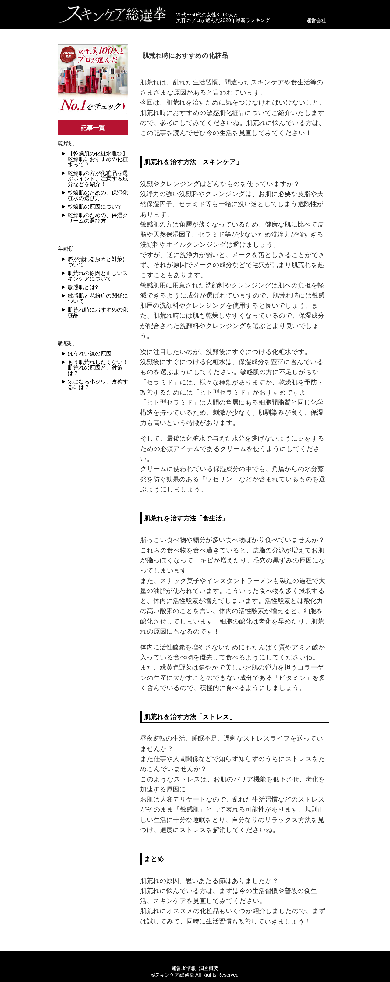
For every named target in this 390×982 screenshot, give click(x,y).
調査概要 (208, 968)
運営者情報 (184, 968)
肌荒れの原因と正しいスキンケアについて (98, 276)
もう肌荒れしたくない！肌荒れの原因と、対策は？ (98, 367)
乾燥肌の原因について (95, 207)
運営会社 (316, 20)
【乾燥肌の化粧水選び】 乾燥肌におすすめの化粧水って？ (98, 159)
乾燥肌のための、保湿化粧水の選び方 (98, 195)
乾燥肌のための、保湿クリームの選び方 (98, 218)
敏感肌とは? (83, 287)
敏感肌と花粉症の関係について (98, 298)
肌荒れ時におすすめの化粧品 (98, 312)
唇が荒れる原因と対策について (98, 262)
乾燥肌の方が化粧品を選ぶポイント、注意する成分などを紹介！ (98, 178)
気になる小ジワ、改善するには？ (98, 384)
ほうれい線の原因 (90, 354)
